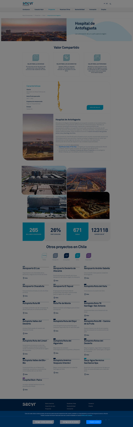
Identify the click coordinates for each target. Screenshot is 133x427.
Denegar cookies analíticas (43, 422)
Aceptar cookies (95, 422)
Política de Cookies (86, 415)
